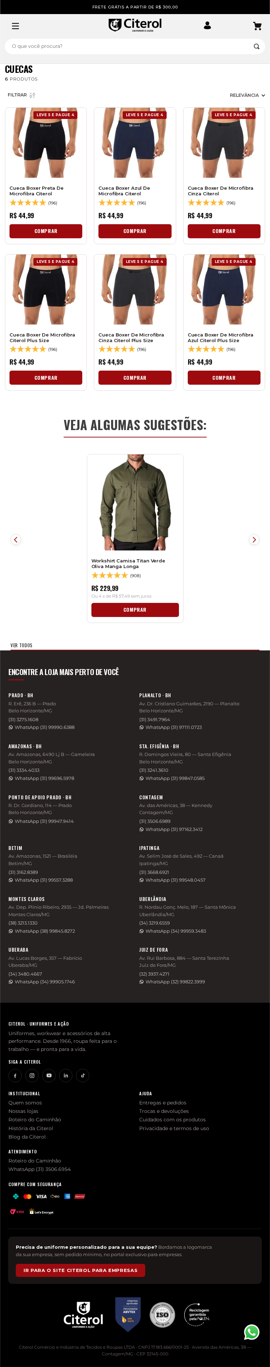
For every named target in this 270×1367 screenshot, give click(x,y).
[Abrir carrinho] (257, 26)
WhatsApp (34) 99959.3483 (176, 931)
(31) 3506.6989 (155, 821)
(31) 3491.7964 (154, 719)
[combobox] (135, 46)
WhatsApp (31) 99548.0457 (176, 880)
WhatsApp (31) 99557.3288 (44, 880)
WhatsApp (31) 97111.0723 (174, 727)
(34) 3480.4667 (25, 974)
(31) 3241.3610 (153, 770)
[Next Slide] (254, 539)
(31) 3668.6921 (154, 872)
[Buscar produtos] (256, 46)
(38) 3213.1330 (23, 923)
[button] (210, 26)
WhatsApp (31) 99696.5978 (44, 778)
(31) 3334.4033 (23, 770)
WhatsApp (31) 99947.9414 (44, 821)
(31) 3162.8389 (23, 872)
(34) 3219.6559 (154, 923)
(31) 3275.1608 (23, 719)
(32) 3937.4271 (154, 974)
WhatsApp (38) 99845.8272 (45, 931)
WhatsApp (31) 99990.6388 (45, 727)
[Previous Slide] (16, 539)
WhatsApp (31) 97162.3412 (174, 829)
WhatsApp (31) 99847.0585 (175, 778)
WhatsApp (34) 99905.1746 (45, 981)
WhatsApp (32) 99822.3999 (175, 981)
